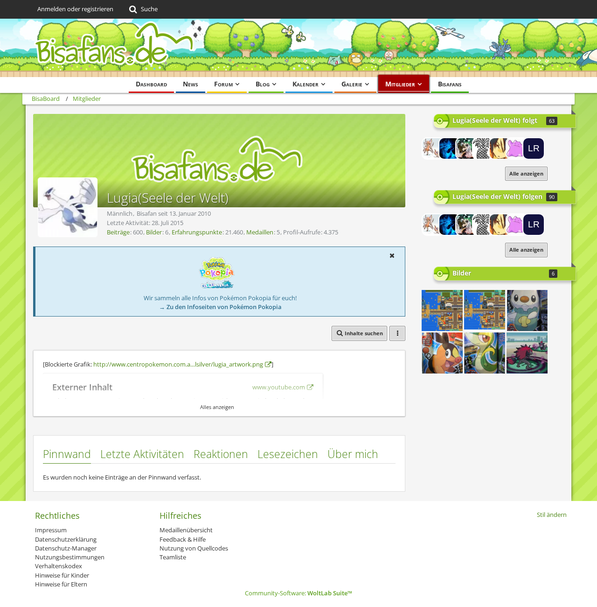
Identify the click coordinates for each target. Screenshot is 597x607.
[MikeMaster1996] (483, 148)
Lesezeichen (287, 453)
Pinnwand (67, 453)
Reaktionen (221, 453)
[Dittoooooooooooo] (517, 148)
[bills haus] (484, 310)
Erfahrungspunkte (197, 232)
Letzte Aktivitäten (142, 453)
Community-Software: (298, 593)
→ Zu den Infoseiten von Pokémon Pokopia (220, 307)
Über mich (352, 453)
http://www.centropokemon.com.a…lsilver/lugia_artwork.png (178, 364)
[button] (392, 255)
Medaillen (259, 232)
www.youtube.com (278, 387)
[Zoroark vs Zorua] (527, 353)
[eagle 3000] (500, 148)
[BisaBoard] (298, 48)
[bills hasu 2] (442, 310)
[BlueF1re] (449, 148)
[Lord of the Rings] (533, 148)
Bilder (154, 232)
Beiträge (118, 232)
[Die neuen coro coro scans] (527, 310)
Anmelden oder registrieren (75, 9)
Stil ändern (552, 514)
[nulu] (433, 148)
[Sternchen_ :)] (466, 148)
